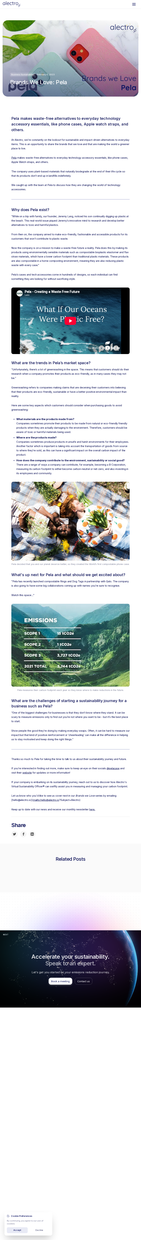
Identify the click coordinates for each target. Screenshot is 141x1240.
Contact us (83, 981)
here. (92, 809)
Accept (17, 1230)
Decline (39, 1230)
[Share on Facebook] (23, 834)
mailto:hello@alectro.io (46, 800)
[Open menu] (134, 4)
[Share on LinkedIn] (32, 834)
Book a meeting (60, 981)
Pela (14, 157)
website (27, 772)
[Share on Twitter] (14, 834)
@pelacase (113, 768)
